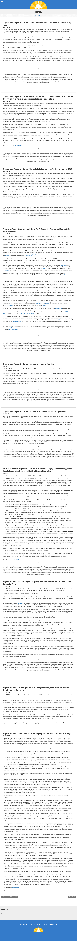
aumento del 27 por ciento (27, 313)
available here (18, 145)
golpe (11, 327)
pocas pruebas (10, 305)
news (46, 924)
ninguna (44, 305)
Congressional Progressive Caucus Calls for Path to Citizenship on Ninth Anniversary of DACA (37, 168)
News (38, 12)
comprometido (17, 321)
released (27, 620)
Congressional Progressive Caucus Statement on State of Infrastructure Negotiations (34, 411)
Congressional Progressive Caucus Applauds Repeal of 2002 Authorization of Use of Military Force (37, 23)
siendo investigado (13, 329)
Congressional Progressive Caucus (38, 4)
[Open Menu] (2, 2)
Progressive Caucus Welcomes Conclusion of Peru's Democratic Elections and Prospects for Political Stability (36, 230)
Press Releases (4, 913)
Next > (11, 896)
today (36, 588)
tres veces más (58, 308)
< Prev (7, 896)
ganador (47, 303)
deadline (20, 603)
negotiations (15, 417)
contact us (53, 924)
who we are (24, 924)
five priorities (37, 600)
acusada (59, 319)
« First (3, 896)
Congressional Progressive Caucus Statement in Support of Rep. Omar (29, 364)
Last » (16, 896)
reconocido (38, 303)
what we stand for (36, 924)
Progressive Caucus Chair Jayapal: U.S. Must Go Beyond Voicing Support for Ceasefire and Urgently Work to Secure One (36, 688)
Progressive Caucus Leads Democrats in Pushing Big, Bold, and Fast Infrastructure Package (37, 733)
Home (36, 15)
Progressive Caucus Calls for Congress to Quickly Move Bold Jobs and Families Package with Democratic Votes (37, 582)
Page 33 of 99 (72, 896)
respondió (9, 318)
